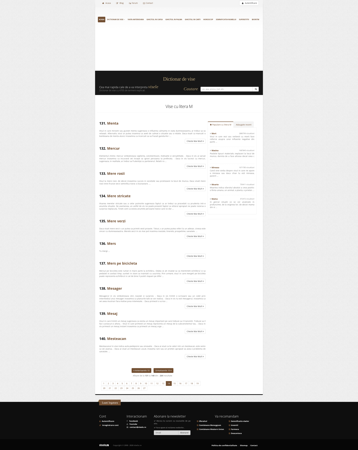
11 (151, 383)
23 (121, 388)
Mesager (114, 288)
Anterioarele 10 (142, 370)
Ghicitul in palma (173, 19)
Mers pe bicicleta (122, 263)
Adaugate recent (243, 124)
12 (157, 383)
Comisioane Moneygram (210, 425)
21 (110, 388)
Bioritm (255, 19)
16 (180, 383)
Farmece (235, 429)
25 (133, 388)
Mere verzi (116, 221)
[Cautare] (255, 89)
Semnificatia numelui (226, 19)
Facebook (133, 421)
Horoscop (208, 19)
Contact (149, 3)
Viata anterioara (136, 19)
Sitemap (244, 445)
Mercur (113, 148)
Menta (112, 123)
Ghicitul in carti (193, 19)
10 (146, 383)
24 (127, 388)
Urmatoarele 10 (162, 370)
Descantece (236, 433)
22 (116, 388)
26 (138, 388)
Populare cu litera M (221, 124)
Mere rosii (116, 173)
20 (104, 388)
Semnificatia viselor (240, 421)
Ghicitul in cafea (155, 19)
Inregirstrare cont (110, 425)
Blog (121, 3)
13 (163, 383)
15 (174, 383)
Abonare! (184, 432)
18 (192, 383)
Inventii (234, 425)
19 (197, 383)
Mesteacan (116, 338)
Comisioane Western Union (211, 429)
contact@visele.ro (138, 427)
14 (169, 383)
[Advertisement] (179, 49)
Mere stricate (119, 195)
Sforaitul (203, 421)
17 (186, 383)
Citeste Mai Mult (195, 141)
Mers (111, 243)
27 (144, 388)
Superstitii (244, 19)
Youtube (133, 424)
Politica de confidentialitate (224, 445)
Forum (135, 3)
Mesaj (112, 313)
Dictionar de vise (115, 19)
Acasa (108, 3)
